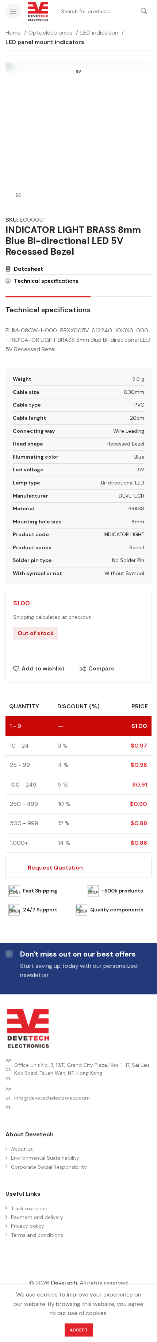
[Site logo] (38, 11)
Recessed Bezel (125, 443)
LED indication (100, 32)
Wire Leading (128, 431)
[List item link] (78, 1098)
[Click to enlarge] (18, 195)
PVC (139, 404)
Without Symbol (124, 573)
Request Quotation (55, 867)
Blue (139, 457)
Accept (79, 1330)
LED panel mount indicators (44, 42)
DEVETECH (131, 495)
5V (141, 469)
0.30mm (134, 392)
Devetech (64, 1283)
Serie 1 (136, 547)
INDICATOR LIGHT (124, 534)
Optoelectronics (51, 32)
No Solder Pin (128, 560)
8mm (137, 521)
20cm (137, 418)
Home (13, 32)
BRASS (136, 508)
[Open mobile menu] (13, 11)
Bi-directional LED (122, 482)
